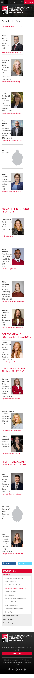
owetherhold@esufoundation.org (13, 301)
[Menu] (2, 2)
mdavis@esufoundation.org (11, 82)
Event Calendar (10, 595)
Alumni (22, 2)
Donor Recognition (10, 623)
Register (14, 2)
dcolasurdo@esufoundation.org (13, 327)
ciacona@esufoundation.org (11, 453)
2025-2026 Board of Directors (15, 585)
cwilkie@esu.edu (7, 236)
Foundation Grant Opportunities (15, 598)
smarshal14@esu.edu (9, 269)
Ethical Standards (10, 581)
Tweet (25, 563)
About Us (6, 574)
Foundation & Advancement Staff (16, 588)
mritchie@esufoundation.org (11, 430)
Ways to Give (8, 619)
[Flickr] (25, 669)
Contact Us (8, 612)
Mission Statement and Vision (14, 578)
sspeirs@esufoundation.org (11, 398)
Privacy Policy (7, 662)
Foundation (9, 571)
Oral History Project (11, 605)
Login (10, 2)
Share (9, 563)
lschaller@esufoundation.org (11, 113)
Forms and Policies (11, 602)
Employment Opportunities (14, 608)
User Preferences (17, 662)
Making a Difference (10, 615)
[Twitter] (13, 669)
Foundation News (10, 591)
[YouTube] (20, 669)
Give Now (29, 2)
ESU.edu (18, 2)
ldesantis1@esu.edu (8, 362)
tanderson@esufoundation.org (12, 140)
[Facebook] (9, 669)
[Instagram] (17, 669)
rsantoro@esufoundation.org (11, 52)
